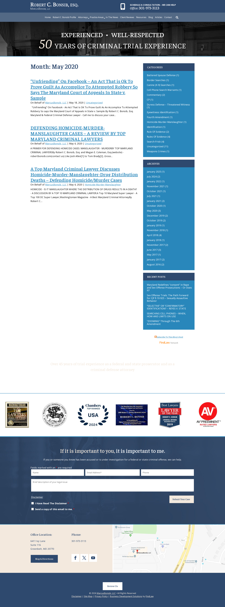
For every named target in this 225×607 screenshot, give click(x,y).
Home (48, 17)
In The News (112, 17)
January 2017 (154, 259)
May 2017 (152, 254)
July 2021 (152, 196)
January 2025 (154, 171)
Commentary (154, 94)
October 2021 (154, 191)
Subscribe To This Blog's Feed (170, 337)
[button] (222, 588)
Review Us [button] (112, 586)
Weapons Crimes (156, 151)
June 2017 (152, 249)
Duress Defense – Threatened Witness (168, 104)
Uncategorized (94, 102)
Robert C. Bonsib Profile (64, 17)
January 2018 (154, 240)
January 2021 (154, 201)
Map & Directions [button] (44, 558)
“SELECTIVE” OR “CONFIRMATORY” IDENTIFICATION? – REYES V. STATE (166, 307)
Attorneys (83, 17)
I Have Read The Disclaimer (52, 503)
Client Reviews (127, 17)
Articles (158, 17)
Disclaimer (37, 497)
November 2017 (156, 244)
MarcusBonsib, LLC (56, 102)
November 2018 (156, 230)
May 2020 (152, 210)
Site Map (88, 596)
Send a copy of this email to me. (54, 509)
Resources (141, 17)
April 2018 (152, 235)
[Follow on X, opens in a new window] (84, 558)
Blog (150, 17)
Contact (168, 17)
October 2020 (154, 205)
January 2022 (154, 181)
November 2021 (156, 186)
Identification (154, 126)
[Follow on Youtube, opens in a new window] (93, 558)
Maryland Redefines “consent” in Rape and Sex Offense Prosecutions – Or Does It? (169, 287)
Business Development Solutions (126, 596)
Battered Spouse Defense (161, 75)
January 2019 (154, 225)
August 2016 (154, 264)
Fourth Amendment (158, 117)
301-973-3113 (149, 7)
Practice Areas (97, 17)
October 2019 (154, 220)
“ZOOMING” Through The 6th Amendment (163, 323)
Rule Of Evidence (156, 131)
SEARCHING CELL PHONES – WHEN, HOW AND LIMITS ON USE (166, 315)
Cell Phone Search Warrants (162, 89)
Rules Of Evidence (157, 136)
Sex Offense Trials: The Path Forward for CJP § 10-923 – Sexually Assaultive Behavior (167, 298)
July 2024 (152, 176)
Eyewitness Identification (161, 112)
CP (148, 99)
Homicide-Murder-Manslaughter (103, 184)
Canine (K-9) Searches (159, 85)
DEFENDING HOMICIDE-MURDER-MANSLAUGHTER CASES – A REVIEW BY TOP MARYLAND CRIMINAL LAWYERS (78, 133)
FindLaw (150, 596)
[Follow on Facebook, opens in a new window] (75, 558)
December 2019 (155, 215)
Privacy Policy (101, 596)
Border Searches (156, 80)
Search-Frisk (154, 141)
